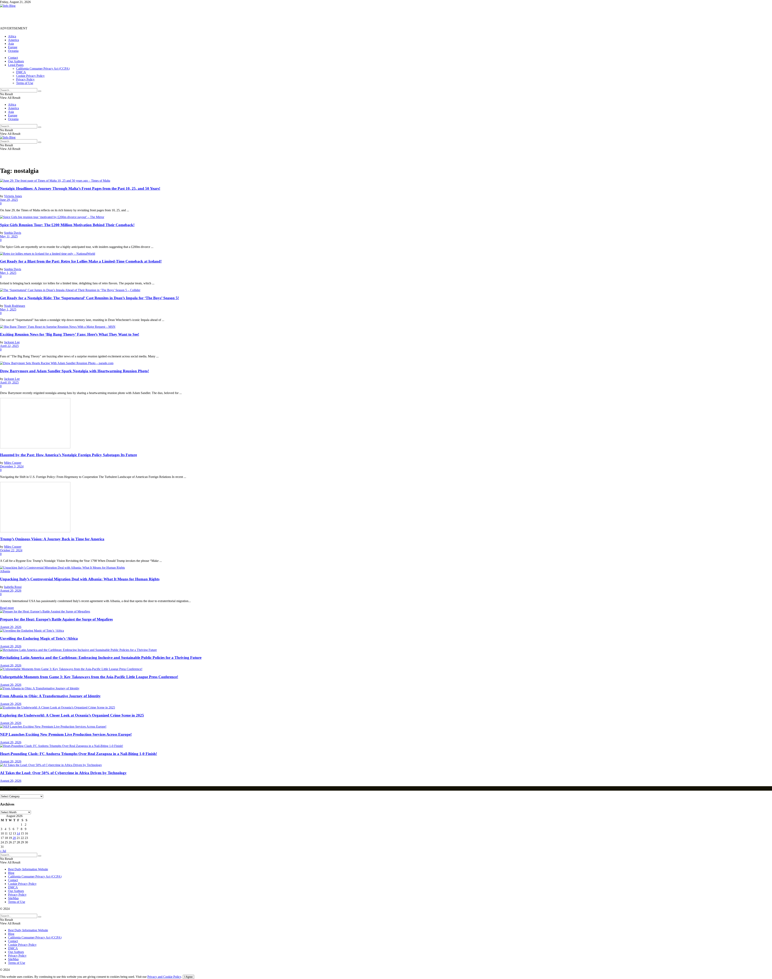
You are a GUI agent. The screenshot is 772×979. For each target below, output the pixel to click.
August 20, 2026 (10, 590)
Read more (7, 608)
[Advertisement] (73, 17)
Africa (12, 36)
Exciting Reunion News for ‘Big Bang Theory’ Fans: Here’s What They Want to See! (69, 334)
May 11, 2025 (9, 236)
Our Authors (16, 61)
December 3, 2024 (12, 466)
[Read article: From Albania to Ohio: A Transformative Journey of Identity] (386, 688)
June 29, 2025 (9, 199)
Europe (12, 47)
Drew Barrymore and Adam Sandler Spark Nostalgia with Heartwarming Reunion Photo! (74, 371)
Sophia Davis (12, 232)
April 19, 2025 (9, 382)
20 (14, 838)
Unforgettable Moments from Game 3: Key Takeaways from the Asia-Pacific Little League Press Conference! (89, 677)
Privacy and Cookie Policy (164, 976)
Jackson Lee (12, 342)
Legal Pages (16, 65)
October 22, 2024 (11, 550)
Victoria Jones (13, 196)
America (13, 40)
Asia (11, 43)
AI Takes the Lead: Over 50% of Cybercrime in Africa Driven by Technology (63, 773)
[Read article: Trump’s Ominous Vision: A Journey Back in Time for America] (386, 507)
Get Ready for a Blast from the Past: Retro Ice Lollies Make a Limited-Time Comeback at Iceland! (81, 261)
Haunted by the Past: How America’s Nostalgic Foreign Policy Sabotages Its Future (68, 455)
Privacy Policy (25, 79)
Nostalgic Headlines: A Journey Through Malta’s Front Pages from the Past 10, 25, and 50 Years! (80, 188)
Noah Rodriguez (14, 305)
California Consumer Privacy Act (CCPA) (43, 68)
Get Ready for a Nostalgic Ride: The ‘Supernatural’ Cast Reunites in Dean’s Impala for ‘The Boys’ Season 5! (89, 298)
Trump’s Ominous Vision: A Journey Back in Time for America (52, 539)
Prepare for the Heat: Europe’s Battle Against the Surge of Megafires (56, 619)
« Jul (3, 851)
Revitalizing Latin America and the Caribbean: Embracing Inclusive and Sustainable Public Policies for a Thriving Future (100, 657)
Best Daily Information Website (28, 869)
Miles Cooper (12, 462)
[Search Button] (39, 91)
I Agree (188, 976)
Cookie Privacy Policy (30, 75)
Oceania (13, 51)
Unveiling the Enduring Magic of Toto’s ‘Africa (39, 638)
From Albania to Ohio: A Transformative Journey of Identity (50, 696)
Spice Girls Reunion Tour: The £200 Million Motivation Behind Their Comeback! (67, 225)
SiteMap (13, 898)
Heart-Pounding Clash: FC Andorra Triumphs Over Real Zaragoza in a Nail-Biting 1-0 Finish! (78, 754)
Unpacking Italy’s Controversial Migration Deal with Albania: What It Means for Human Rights (79, 579)
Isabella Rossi (13, 587)
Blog (11, 873)
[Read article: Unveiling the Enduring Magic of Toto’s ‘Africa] (386, 630)
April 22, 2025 (9, 346)
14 (18, 833)
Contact (13, 57)
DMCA (21, 72)
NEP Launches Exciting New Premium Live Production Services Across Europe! (66, 734)
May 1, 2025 (8, 272)
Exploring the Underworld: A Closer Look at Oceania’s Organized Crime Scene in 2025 (72, 715)
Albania (5, 571)
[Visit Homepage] (7, 5)
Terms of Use (24, 83)
